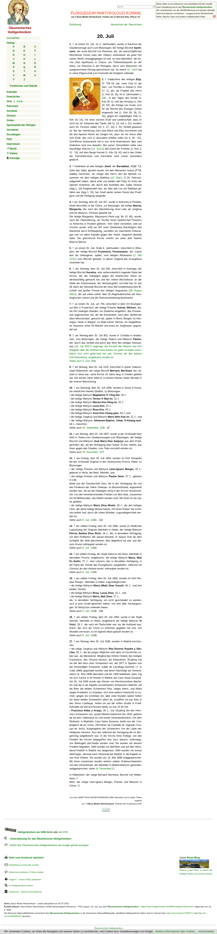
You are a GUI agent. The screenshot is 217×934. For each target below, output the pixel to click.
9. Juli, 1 (87, 520)
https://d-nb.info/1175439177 (179, 913)
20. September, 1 (91, 427)
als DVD (63, 832)
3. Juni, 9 (87, 361)
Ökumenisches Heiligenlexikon (108, 928)
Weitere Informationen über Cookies (175, 931)
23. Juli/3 (132, 69)
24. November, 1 (91, 452)
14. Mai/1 (116, 177)
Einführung (75, 24)
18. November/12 (105, 768)
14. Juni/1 (97, 148)
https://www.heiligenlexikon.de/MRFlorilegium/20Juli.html (167, 906)
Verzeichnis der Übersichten (126, 24)
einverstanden (206, 931)
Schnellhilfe (13, 38)
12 (78, 785)
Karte (20, 101)
